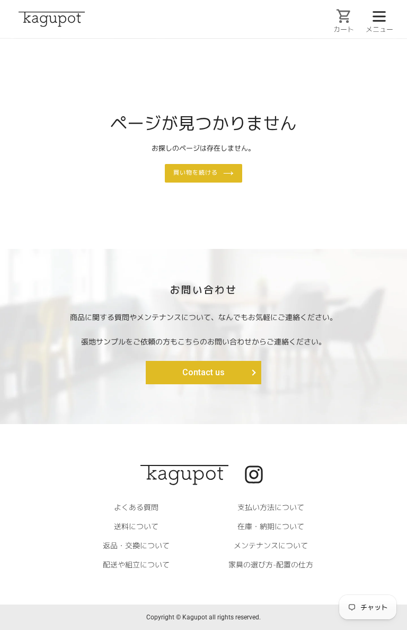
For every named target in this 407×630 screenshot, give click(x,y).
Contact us (203, 372)
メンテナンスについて (271, 545)
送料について (136, 526)
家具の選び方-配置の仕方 (270, 564)
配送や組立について (136, 564)
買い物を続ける (195, 172)
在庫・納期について (270, 526)
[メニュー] (379, 15)
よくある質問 (136, 507)
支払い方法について (270, 507)
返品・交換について (136, 545)
